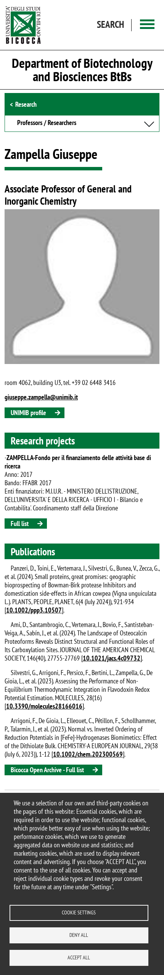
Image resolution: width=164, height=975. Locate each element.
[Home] (23, 25)
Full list (20, 523)
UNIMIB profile (28, 412)
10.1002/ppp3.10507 (34, 610)
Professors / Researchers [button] (46, 123)
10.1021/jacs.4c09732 (111, 658)
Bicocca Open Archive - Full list (47, 769)
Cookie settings (79, 912)
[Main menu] (147, 25)
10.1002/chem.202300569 (88, 754)
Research (26, 104)
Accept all (79, 957)
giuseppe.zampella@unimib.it (41, 397)
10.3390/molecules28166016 (44, 706)
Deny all (78, 935)
